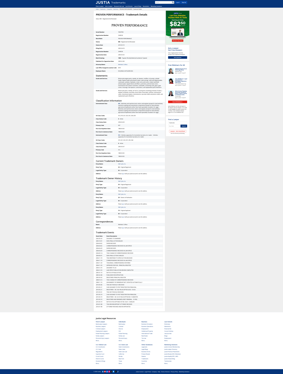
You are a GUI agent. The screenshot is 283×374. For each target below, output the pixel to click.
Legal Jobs (144, 347)
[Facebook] (107, 371)
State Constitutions (124, 347)
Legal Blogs (145, 349)
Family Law (122, 336)
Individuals (122, 322)
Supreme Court (100, 354)
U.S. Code (98, 349)
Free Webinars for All (176, 65)
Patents (144, 356)
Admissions (167, 326)
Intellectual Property (147, 331)
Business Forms (146, 351)
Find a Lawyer (100, 6)
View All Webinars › (177, 102)
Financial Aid (167, 329)
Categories (109, 9)
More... (97, 340)
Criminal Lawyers (100, 329)
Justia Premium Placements (171, 351)
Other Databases (147, 345)
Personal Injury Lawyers (102, 338)
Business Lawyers (101, 326)
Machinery (115, 9)
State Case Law (123, 351)
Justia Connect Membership (172, 347)
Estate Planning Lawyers (102, 333)
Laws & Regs (137, 6)
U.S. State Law (123, 345)
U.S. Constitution (100, 347)
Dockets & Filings (100, 361)
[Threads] (111, 371)
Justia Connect (140, 371)
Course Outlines (168, 331)
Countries (144, 361)
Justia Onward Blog (169, 359)
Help (159, 371)
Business (144, 322)
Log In (177, 2)
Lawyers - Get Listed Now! (177, 131)
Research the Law (119, 6)
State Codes (122, 349)
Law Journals (167, 333)
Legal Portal (148, 371)
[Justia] (103, 2)
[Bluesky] (113, 371)
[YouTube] (105, 371)
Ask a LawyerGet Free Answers (175, 49)
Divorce (121, 329)
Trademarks (103, 9)
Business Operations (147, 326)
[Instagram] (109, 371)
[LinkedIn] (103, 371)
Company (154, 371)
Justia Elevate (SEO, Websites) (172, 354)
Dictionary (167, 324)
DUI (120, 331)
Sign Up (184, 2)
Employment (145, 329)
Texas (120, 361)
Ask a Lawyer (109, 6)
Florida (120, 356)
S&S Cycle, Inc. (122, 164)
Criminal (121, 326)
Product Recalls (146, 354)
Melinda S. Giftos (122, 64)
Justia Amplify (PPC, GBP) (171, 356)
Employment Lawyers (102, 331)
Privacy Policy (174, 371)
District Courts (100, 359)
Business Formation (147, 324)
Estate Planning (123, 333)
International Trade (147, 333)
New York (121, 359)
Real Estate (145, 336)
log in (123, 173)
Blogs (166, 336)
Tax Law (144, 338)
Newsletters (146, 6)
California (121, 354)
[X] (116, 371)
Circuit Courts (99, 356)
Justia (97, 9)
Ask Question (177, 57)
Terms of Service (165, 371)
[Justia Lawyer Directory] (118, 371)
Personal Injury (123, 338)
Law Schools (129, 6)
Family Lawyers (100, 336)
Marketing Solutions (156, 6)
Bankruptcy (122, 324)
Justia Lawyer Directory (170, 349)
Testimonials (167, 361)
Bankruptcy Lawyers (101, 324)
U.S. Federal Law (101, 345)
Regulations (99, 351)
